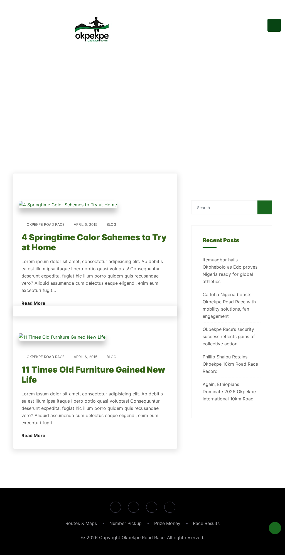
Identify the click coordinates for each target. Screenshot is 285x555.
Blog (111, 224)
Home (118, 139)
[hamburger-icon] (274, 25)
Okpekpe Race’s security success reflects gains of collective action (229, 336)
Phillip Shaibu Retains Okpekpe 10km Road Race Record (230, 364)
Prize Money (167, 523)
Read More (33, 303)
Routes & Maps (81, 523)
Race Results (206, 523)
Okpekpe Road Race (46, 224)
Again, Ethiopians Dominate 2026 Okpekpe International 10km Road (229, 391)
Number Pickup (125, 523)
